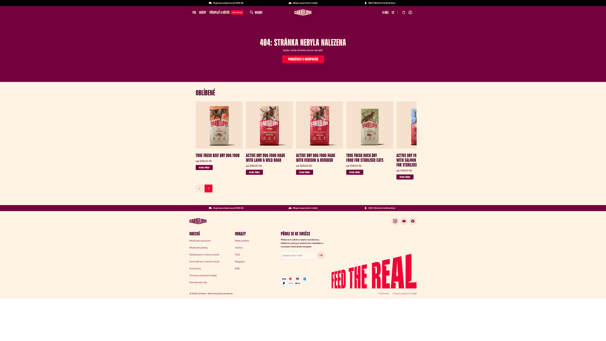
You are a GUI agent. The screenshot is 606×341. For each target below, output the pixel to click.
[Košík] (404, 12)
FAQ (237, 254)
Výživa (238, 247)
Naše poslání (242, 240)
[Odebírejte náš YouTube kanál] (404, 221)
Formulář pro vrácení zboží (204, 261)
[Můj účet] (410, 12)
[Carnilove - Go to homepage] (303, 12)
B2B (237, 268)
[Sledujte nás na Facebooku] (413, 221)
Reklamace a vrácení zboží (204, 254)
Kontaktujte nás (198, 282)
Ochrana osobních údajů (203, 275)
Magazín (240, 261)
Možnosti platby (198, 247)
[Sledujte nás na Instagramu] (395, 221)
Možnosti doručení (200, 240)
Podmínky (195, 268)
